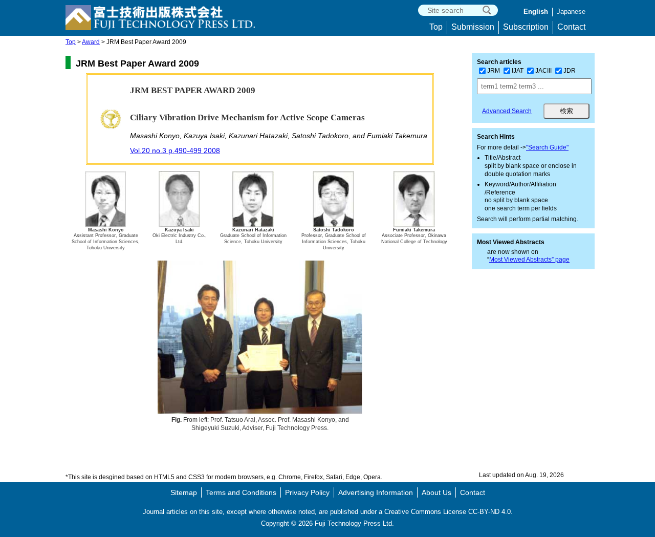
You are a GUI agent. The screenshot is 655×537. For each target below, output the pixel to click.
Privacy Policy (307, 492)
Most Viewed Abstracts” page (529, 259)
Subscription (526, 27)
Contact (571, 27)
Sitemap (183, 492)
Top (436, 27)
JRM (493, 70)
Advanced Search (507, 111)
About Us (436, 492)
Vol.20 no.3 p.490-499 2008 (175, 150)
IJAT (517, 70)
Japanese (571, 11)
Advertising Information (375, 492)
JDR (569, 70)
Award (91, 42)
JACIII (543, 70)
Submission (472, 27)
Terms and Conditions (241, 492)
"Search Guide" (547, 147)
